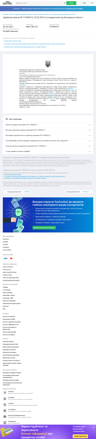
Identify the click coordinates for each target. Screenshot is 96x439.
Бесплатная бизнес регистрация (44, 227)
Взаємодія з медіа (9, 295)
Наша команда (7, 292)
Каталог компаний (9, 316)
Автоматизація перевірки (11, 355)
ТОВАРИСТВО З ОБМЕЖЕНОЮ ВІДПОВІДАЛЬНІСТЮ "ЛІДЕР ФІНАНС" (25, 47)
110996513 (85, 192)
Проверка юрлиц (8, 341)
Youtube (5, 244)
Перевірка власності (9, 349)
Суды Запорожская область (41, 14)
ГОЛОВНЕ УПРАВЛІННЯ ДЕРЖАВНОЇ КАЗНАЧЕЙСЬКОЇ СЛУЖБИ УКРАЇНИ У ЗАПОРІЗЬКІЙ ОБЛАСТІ (34, 44)
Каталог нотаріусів (9, 334)
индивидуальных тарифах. (74, 8)
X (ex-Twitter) (7, 250)
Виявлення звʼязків (9, 358)
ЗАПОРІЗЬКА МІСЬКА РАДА (12, 41)
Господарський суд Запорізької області (63, 14)
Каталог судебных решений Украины (20, 14)
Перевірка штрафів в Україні (12, 372)
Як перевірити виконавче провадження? (11, 376)
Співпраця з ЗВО (8, 298)
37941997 (52, 98)
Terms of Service (8, 267)
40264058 (69, 88)
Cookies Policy (7, 275)
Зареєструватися (80, 436)
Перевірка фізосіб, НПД (10, 344)
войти (84, 3)
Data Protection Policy (9, 272)
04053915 (22, 85)
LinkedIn (5, 242)
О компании (6, 290)
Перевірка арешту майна (11, 380)
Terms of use (7, 269)
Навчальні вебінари (9, 301)
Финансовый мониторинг (11, 347)
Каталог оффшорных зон (10, 324)
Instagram (6, 247)
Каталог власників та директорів (9, 328)
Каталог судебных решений (11, 322)
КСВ (4, 309)
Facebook (6, 239)
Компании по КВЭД (9, 319)
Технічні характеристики (11, 277)
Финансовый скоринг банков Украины (12, 364)
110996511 (26, 192)
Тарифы (5, 287)
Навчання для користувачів (12, 303)
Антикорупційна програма (11, 280)
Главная (5, 14)
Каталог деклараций (9, 332)
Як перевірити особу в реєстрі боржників (12, 384)
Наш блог (6, 306)
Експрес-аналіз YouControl (11, 360)
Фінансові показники (9, 352)
